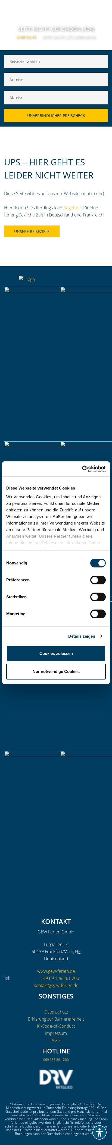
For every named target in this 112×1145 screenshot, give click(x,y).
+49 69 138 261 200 (60, 978)
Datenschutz (56, 1012)
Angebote (72, 208)
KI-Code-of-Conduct (56, 1026)
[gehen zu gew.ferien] (82, 281)
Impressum (56, 1033)
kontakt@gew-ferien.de (56, 985)
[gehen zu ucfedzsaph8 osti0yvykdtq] (104, 281)
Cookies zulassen (56, 653)
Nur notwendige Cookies (56, 671)
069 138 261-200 (56, 1059)
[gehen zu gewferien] (93, 281)
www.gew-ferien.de (56, 971)
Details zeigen (81, 636)
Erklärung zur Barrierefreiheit (56, 1019)
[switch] (98, 580)
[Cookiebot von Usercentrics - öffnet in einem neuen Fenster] (82, 469)
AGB (56, 1040)
